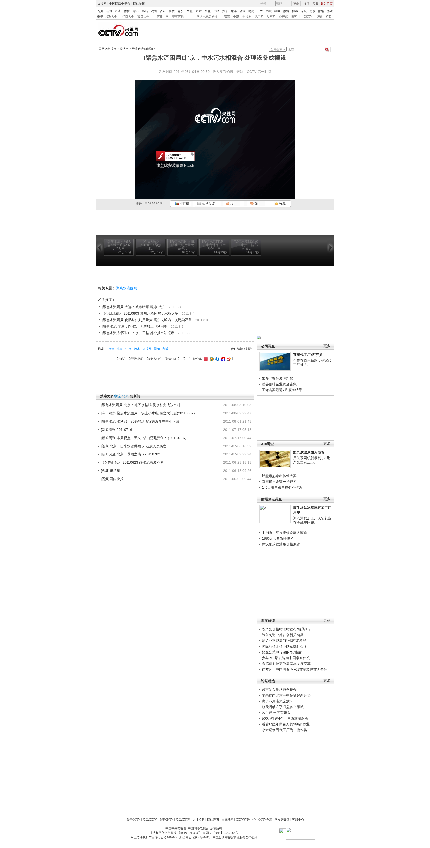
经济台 (124, 49)
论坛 (304, 11)
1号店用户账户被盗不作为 (282, 487)
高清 (227, 16)
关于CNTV (166, 819)
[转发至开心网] (205, 359)
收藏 (282, 203)
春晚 (145, 11)
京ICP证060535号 (189, 833)
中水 (128, 349)
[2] (146, 203)
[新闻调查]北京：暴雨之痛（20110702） (132, 454)
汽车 (225, 11)
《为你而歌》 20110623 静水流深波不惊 (132, 462)
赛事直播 (178, 16)
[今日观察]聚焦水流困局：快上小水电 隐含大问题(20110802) (148, 413)
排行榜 (184, 203)
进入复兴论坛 (223, 72)
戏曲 (154, 11)
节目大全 (143, 16)
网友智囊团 (282, 819)
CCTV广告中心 (246, 819)
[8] (157, 203)
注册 (307, 4)
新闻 (109, 11)
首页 (100, 11)
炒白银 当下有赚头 (276, 713)
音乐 (163, 11)
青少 (181, 11)
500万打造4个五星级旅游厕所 (285, 718)
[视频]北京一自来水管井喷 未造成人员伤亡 (133, 446)
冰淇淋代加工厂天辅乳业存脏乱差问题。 (312, 520)
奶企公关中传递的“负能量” (282, 652)
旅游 (234, 11)
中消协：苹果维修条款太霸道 (284, 533)
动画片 (271, 16)
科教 (172, 11)
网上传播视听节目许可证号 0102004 (154, 837)
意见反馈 (208, 203)
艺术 (199, 11)
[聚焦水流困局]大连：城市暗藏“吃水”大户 (133, 307)
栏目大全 (128, 16)
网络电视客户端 (207, 16)
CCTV (308, 16)
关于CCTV (133, 819)
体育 (127, 11)
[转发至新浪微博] (228, 359)
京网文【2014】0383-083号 (220, 833)
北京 (120, 349)
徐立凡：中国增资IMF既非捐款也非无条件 (294, 669)
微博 (286, 11)
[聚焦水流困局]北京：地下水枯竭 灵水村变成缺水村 (140, 405)
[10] (161, 203)
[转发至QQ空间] (211, 359)
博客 (295, 11)
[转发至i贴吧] (222, 359)
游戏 (330, 11)
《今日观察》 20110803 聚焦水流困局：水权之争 (140, 313)
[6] (153, 203)
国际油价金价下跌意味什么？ (284, 646)
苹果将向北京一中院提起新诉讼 (286, 695)
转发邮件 (172, 359)
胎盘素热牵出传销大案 (279, 476)
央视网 (101, 3)
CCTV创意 (265, 819)
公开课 (283, 16)
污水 (137, 349)
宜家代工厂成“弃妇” (308, 355)
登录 (296, 4)
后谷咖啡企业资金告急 (279, 384)
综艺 (136, 11)
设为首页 (327, 3)
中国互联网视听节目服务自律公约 (235, 837)
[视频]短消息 (110, 471)
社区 (277, 11)
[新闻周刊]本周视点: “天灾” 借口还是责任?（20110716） (144, 438)
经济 (118, 11)
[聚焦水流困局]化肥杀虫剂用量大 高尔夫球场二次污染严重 (147, 320)
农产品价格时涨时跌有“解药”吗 (286, 629)
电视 (100, 16)
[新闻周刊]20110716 (116, 430)
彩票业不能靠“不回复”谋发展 (284, 641)
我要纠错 (136, 359)
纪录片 (259, 16)
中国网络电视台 (119, 3)
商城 (269, 11)
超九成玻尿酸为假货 (308, 452)
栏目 (329, 16)
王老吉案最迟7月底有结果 (282, 390)
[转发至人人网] (216, 359)
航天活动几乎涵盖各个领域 (283, 707)
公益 (208, 11)
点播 (165, 349)
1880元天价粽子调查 (278, 538)
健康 (243, 11)
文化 (190, 11)
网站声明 (213, 819)
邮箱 (321, 11)
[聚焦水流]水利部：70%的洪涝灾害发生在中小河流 (140, 421)
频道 (320, 16)
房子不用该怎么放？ (277, 701)
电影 (236, 16)
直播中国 (163, 16)
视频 (157, 349)
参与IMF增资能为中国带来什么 (286, 658)
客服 (315, 3)
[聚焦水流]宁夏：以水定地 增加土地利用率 (134, 326)
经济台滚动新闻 (142, 49)
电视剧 (246, 16)
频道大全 (111, 16)
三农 (260, 11)
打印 (121, 359)
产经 (216, 11)
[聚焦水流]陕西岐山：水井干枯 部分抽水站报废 (138, 333)
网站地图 (139, 3)
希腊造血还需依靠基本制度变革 (286, 664)
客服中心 (298, 819)
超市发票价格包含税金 (279, 690)
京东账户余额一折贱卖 (279, 482)
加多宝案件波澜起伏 (277, 378)
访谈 (312, 11)
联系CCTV (150, 819)
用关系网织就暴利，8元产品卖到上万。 (311, 460)
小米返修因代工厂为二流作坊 (284, 730)
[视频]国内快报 (112, 479)
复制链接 (154, 359)
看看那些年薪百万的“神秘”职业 (286, 724)
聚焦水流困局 (126, 288)
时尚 (251, 11)
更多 (326, 346)
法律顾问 (227, 819)
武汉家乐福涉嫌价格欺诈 (281, 544)
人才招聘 (199, 819)
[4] (150, 203)
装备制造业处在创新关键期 (283, 635)
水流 (111, 349)
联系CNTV (183, 819)
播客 (294, 16)
